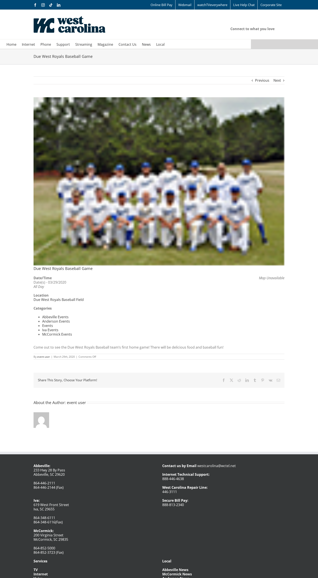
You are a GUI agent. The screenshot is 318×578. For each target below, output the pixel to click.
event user (43, 357)
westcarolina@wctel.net (216, 465)
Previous (262, 80)
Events (47, 325)
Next (277, 80)
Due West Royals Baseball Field (59, 299)
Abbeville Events (55, 317)
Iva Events (50, 330)
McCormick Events (57, 334)
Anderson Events (56, 321)
